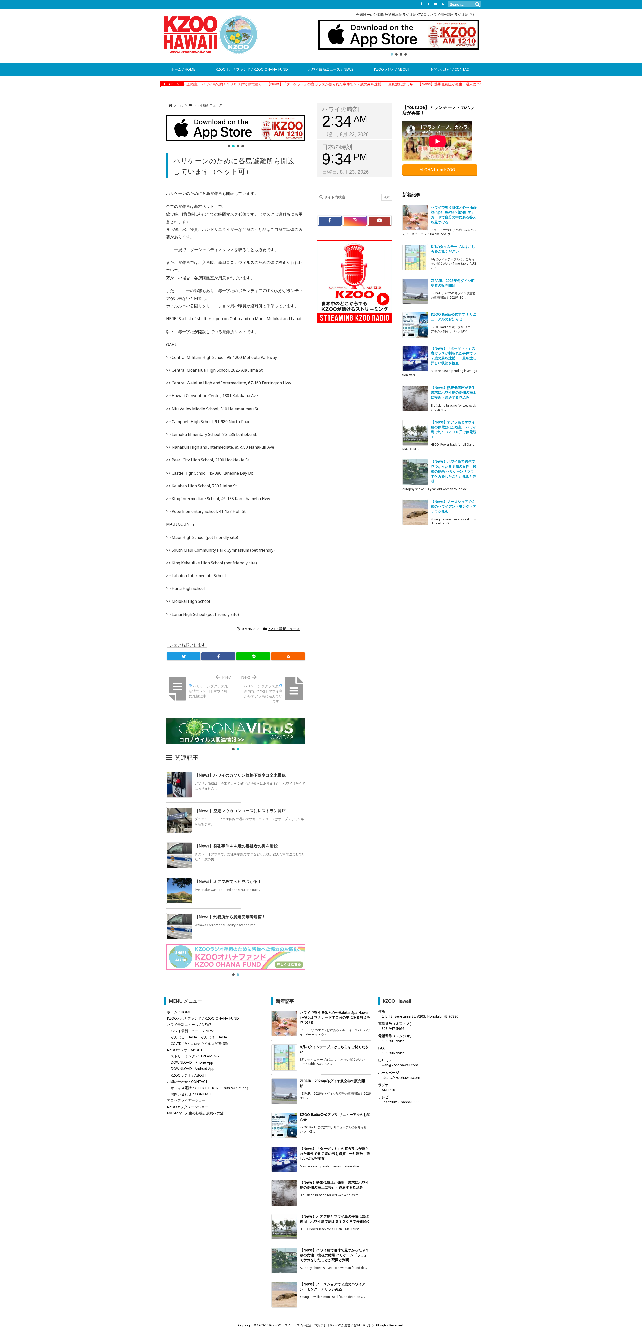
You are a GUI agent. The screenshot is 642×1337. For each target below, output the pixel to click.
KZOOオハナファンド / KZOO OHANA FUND (203, 1018)
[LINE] (253, 656)
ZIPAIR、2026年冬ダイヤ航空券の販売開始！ (453, 283)
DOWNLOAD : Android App (192, 1068)
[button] (398, 35)
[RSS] (442, 4)
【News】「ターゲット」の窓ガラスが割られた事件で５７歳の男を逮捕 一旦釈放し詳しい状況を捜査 (453, 355)
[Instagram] (428, 4)
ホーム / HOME (179, 1012)
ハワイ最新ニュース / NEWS (189, 1024)
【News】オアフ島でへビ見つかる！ (228, 881)
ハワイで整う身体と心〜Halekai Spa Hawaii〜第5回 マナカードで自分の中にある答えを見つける (454, 214)
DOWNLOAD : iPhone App (192, 1062)
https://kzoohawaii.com (401, 1077)
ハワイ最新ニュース (207, 105)
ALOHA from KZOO (438, 169)
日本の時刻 (337, 147)
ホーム (178, 105)
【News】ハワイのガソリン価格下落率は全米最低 (240, 775)
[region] (398, 38)
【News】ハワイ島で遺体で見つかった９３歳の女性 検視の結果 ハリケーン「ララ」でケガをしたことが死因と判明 (454, 471)
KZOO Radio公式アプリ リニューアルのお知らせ (454, 317)
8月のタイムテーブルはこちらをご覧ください (453, 249)
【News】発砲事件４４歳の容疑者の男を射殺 (236, 846)
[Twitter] (183, 656)
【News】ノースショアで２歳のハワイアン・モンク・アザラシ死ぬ (453, 506)
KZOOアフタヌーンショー (187, 1106)
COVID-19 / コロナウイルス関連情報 (200, 1043)
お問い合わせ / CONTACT (187, 1081)
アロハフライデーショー (186, 1100)
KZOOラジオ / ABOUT (185, 1049)
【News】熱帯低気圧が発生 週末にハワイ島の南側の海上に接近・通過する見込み (415, 84)
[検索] (478, 4)
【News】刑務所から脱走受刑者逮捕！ (230, 916)
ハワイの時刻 (340, 109)
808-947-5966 (393, 1028)
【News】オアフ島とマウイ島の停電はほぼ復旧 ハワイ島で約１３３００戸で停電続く (453, 429)
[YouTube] (435, 4)
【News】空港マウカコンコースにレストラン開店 (240, 810)
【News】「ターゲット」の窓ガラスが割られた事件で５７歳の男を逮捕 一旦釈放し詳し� (271, 84)
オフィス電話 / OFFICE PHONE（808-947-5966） (210, 1087)
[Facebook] (421, 4)
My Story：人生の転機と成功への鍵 (195, 1113)
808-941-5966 (393, 1040)
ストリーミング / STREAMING (195, 1056)
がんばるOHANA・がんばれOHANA (199, 1037)
